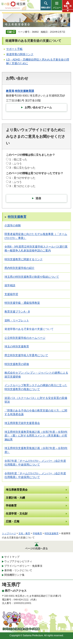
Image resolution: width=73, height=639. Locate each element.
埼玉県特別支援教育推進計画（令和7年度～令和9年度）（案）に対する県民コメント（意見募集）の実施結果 (36, 435)
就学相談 (9, 285)
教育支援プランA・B (17, 311)
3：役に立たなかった (22, 167)
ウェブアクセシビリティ (18, 561)
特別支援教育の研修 (16, 364)
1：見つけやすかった (22, 177)
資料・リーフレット (16, 320)
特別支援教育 (17, 216)
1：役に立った (18, 159)
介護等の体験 (12, 225)
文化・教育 (24, 533)
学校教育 (37, 533)
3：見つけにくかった (22, 186)
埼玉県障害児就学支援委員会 (22, 423)
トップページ (9, 533)
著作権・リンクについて (18, 570)
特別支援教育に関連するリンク (23, 259)
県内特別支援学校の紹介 (19, 267)
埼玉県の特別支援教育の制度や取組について (31, 276)
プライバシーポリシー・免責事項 (23, 565)
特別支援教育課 (24, 90)
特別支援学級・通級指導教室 (22, 302)
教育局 (10, 90)
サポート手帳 (14, 49)
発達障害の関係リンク (19, 54)
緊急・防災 (68, 7)
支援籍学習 (11, 294)
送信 (38, 198)
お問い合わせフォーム (38, 107)
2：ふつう (15, 163)
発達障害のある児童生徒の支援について (29, 329)
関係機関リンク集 (14, 574)
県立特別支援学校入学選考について (26, 355)
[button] (45, 5)
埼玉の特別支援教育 (16, 346)
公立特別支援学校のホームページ (24, 337)
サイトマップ (11, 556)
